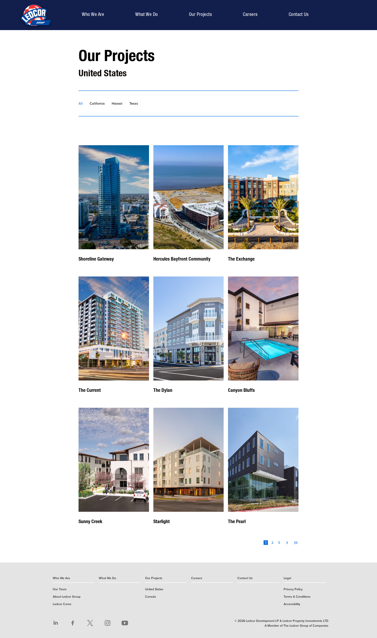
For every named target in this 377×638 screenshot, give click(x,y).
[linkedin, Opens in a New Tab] (55, 623)
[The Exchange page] (263, 207)
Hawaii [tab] (117, 103)
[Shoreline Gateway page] (114, 207)
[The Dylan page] (188, 338)
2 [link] (272, 543)
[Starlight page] (188, 469)
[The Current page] (114, 338)
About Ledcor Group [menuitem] (67, 597)
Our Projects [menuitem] (201, 14)
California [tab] (97, 103)
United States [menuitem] (154, 589)
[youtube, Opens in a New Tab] (124, 623)
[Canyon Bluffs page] (263, 338)
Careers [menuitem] (250, 14)
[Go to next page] (287, 542)
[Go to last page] (295, 542)
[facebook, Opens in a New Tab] (73, 623)
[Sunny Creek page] (114, 469)
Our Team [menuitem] (60, 589)
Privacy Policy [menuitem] (293, 589)
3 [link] (279, 543)
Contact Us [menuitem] (298, 14)
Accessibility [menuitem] (292, 604)
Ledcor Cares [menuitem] (62, 604)
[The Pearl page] (263, 469)
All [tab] (81, 103)
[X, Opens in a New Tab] (90, 623)
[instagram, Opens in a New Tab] (107, 623)
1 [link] (265, 543)
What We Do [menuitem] (146, 14)
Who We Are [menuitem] (94, 14)
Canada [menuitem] (150, 597)
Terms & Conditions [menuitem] (297, 597)
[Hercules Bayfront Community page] (188, 207)
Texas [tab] (133, 103)
